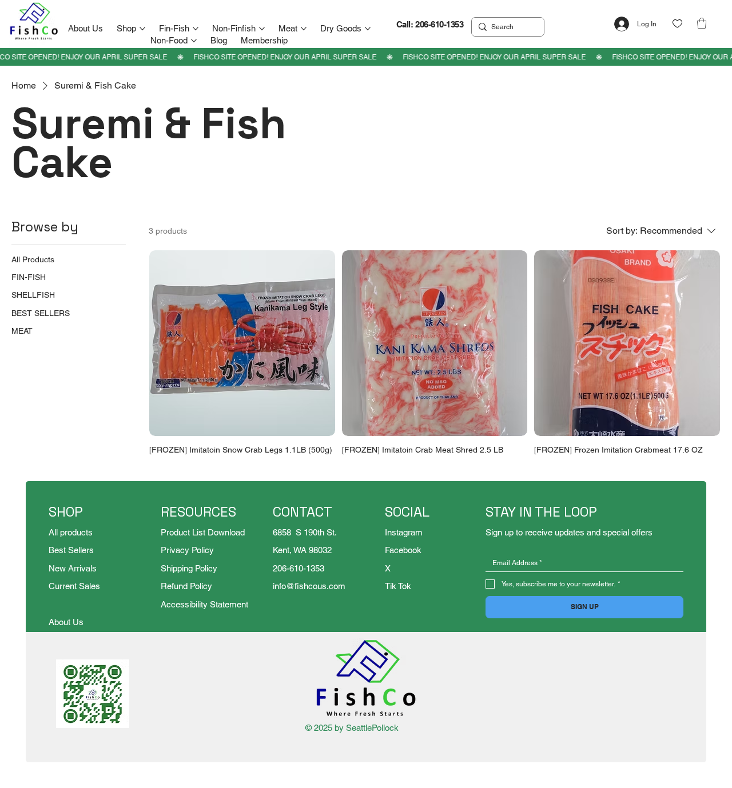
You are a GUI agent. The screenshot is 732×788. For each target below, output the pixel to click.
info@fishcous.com (309, 586)
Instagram (404, 532)
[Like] (677, 24)
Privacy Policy (187, 550)
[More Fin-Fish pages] (195, 28)
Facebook (403, 550)
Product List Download (203, 532)
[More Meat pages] (304, 28)
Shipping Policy (189, 568)
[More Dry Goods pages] (368, 28)
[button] (701, 23)
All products (71, 532)
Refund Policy (186, 586)
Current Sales (74, 586)
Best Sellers (71, 550)
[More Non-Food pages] (194, 40)
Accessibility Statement (204, 604)
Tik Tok (398, 586)
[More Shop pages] (142, 28)
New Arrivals (73, 568)
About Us (66, 622)
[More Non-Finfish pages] (262, 28)
